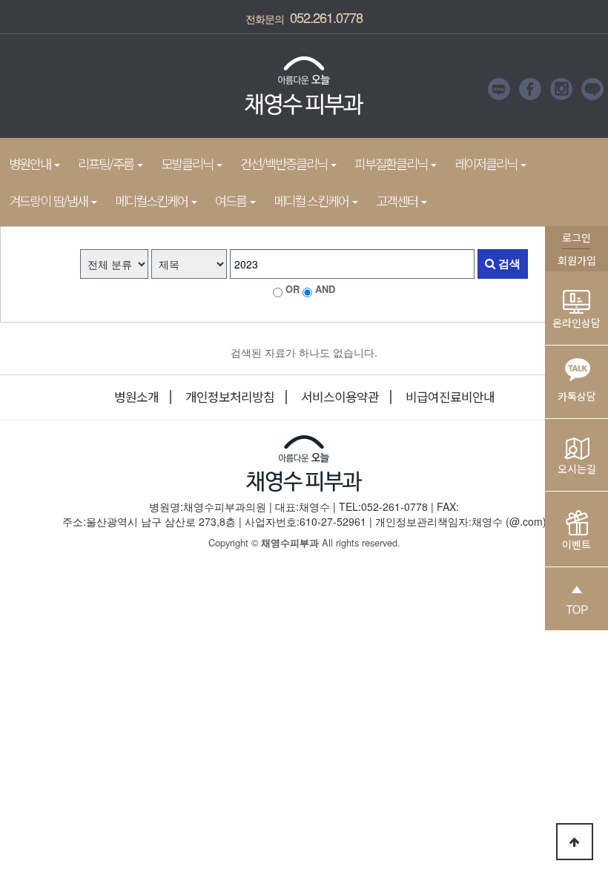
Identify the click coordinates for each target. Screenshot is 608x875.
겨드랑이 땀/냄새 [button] (49, 200)
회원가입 (577, 260)
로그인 (576, 237)
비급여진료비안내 (450, 396)
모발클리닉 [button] (188, 163)
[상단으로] (574, 841)
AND (325, 289)
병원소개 (136, 396)
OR (292, 289)
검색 (508, 263)
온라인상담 (576, 322)
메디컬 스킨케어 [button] (312, 200)
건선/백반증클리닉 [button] (284, 163)
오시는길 (577, 468)
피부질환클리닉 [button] (391, 163)
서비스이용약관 (340, 396)
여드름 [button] (231, 200)
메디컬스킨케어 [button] (152, 200)
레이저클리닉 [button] (487, 163)
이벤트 (576, 544)
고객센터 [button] (398, 200)
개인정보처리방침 (229, 396)
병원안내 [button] (31, 163)
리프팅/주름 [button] (107, 163)
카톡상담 (577, 396)
